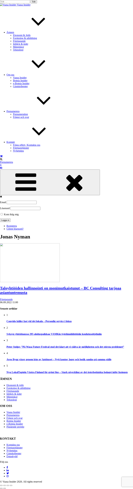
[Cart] (1, 156)
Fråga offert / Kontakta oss (26, 145)
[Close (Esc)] (1, 485)
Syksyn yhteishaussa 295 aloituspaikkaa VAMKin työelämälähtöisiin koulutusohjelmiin (54, 334)
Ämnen (10, 32)
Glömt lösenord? (15, 228)
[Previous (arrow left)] (1, 488)
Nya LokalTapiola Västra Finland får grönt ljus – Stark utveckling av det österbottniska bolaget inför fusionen (67, 372)
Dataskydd (12, 456)
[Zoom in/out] (11, 485)
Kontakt (10, 142)
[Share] (4, 485)
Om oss (10, 74)
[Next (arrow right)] (4, 488)
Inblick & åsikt (20, 44)
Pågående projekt (15, 426)
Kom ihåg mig (11, 214)
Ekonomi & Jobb (21, 35)
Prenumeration (20, 114)
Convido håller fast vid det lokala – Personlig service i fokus (39, 321)
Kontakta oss (13, 444)
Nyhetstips (18, 150)
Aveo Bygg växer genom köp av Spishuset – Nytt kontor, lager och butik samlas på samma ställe (58, 359)
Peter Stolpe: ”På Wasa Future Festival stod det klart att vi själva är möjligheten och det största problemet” (65, 346)
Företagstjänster (21, 147)
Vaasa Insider (23, 4)
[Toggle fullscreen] (7, 485)
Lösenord (5, 208)
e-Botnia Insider (21, 83)
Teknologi (18, 49)
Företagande (19, 41)
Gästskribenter (20, 86)
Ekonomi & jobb (15, 385)
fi (0, 165)
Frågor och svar (21, 117)
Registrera (11, 226)
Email (3, 202)
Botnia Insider (20, 80)
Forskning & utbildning (25, 38)
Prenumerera (12, 111)
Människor (18, 46)
